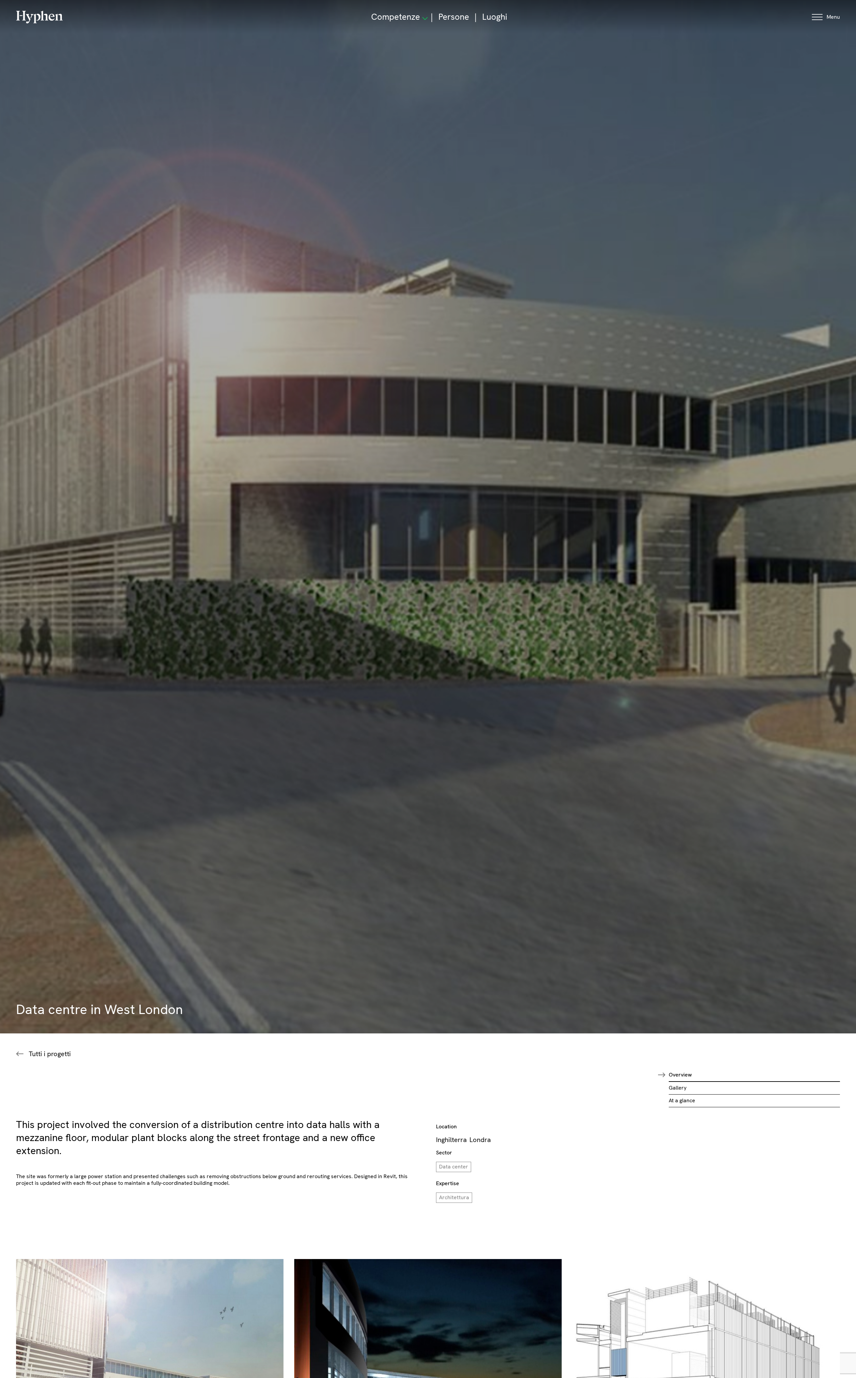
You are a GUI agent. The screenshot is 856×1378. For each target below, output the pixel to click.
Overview (680, 1074)
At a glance (682, 1100)
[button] (826, 17)
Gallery (677, 1087)
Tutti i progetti (50, 1053)
